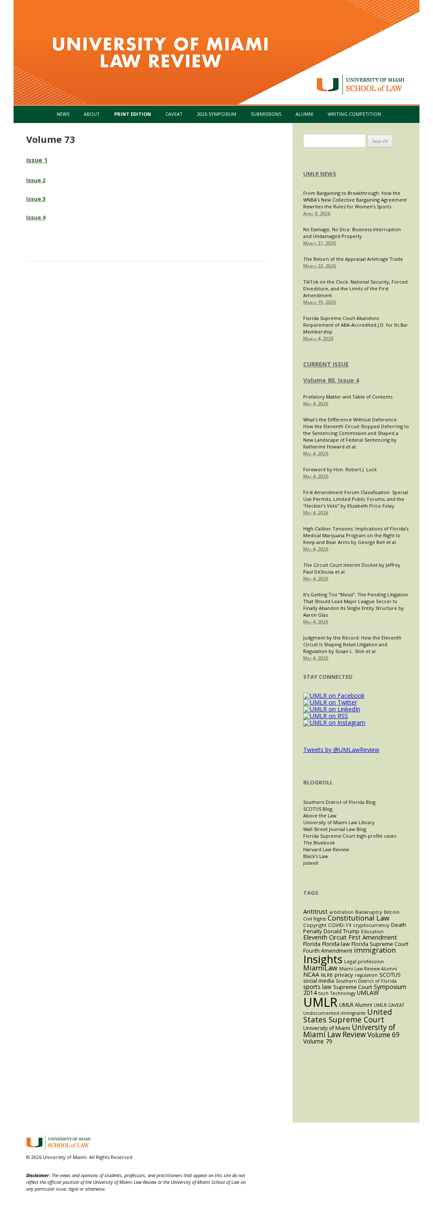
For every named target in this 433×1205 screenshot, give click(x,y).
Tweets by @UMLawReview (341, 750)
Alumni (304, 114)
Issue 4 (35, 217)
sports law (317, 987)
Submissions (266, 114)
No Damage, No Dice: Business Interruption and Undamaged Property (352, 232)
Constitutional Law (358, 918)
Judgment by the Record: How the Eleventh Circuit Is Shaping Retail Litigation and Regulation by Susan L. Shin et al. (352, 644)
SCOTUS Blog (317, 809)
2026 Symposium (216, 114)
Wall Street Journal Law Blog (334, 829)
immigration (375, 950)
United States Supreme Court (347, 1016)
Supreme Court (352, 987)
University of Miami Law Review (349, 1031)
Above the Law (320, 815)
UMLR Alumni (355, 1004)
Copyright (314, 925)
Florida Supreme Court (379, 944)
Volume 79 (317, 1041)
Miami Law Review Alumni (368, 969)
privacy (343, 974)
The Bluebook (319, 842)
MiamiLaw (320, 968)
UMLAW (368, 993)
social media (318, 980)
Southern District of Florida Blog (339, 802)
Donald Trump (341, 931)
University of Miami (326, 1028)
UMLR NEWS (319, 174)
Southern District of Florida (366, 981)
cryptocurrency (371, 925)
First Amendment (372, 937)
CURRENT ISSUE (326, 364)
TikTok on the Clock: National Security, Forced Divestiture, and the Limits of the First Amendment (355, 288)
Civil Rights (314, 919)
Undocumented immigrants (334, 1013)
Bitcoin (392, 912)
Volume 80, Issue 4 (331, 380)
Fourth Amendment (327, 950)
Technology (342, 993)
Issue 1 (36, 160)
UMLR (320, 1002)
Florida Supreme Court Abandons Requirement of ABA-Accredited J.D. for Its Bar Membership (355, 325)
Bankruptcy (368, 912)
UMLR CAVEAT (389, 1005)
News (63, 114)
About (92, 114)
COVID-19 (339, 925)
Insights (323, 959)
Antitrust (315, 911)
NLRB (327, 975)
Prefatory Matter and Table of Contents (347, 396)
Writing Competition (354, 114)
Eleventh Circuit (325, 937)
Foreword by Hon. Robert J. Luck (340, 469)
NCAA (311, 974)
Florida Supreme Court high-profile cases (349, 836)
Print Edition (132, 114)
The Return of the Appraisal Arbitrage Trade (353, 259)
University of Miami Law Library (339, 822)
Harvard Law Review (326, 849)
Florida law (336, 944)
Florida (312, 944)
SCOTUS (390, 974)
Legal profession (364, 961)
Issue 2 (35, 180)
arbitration (341, 912)
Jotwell (310, 863)
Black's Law (315, 856)
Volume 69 (383, 1034)
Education (372, 931)
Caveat (174, 114)
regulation (366, 975)
